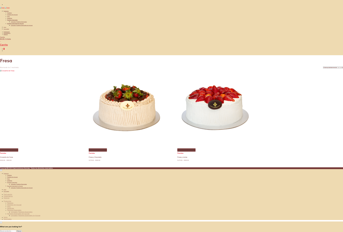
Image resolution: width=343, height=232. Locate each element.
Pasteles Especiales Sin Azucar (15, 23)
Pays (8, 16)
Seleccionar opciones (9, 150)
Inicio (5, 27)
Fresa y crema (182, 157)
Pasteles (9, 13)
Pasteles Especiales (12, 20)
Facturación (7, 32)
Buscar (19, 231)
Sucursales (6, 29)
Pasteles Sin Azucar (12, 14)
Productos (6, 11)
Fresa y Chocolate (95, 157)
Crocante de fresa (6, 157)
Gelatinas (9, 18)
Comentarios (7, 33)
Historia (6, 34)
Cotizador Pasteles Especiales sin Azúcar (22, 25)
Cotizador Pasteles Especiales (19, 22)
